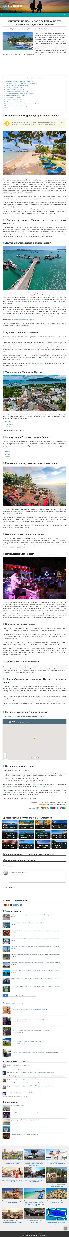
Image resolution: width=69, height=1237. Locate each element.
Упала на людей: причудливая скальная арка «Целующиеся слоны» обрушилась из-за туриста (35, 970)
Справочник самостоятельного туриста (19, 9)
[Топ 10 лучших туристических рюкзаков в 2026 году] (7, 1042)
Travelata (8, 422)
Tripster (7, 451)
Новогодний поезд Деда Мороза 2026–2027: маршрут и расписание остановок (33, 1072)
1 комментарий (20, 1032)
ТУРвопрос (15, 5)
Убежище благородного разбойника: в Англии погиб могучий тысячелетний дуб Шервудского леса (36, 978)
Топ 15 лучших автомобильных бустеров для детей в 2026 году (30, 1020)
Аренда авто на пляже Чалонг (14, 102)
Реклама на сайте (26, 1233)
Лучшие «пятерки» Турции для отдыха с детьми (34, 1181)
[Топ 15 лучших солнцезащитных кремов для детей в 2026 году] (7, 1010)
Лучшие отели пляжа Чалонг (13, 87)
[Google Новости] (14, 905)
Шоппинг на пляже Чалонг (13, 100)
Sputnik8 (8, 454)
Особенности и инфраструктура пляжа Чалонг (18, 81)
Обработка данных (36, 1233)
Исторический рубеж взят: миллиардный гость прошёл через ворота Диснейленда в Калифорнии (36, 930)
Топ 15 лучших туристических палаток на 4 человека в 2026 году (31, 1030)
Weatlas (7, 457)
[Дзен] (11, 905)
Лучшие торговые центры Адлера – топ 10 (12, 1181)
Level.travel (9, 424)
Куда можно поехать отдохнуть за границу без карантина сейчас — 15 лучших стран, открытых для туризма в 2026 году (34, 1203)
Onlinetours (9, 427)
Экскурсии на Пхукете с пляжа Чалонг (16, 91)
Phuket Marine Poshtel (35, 363)
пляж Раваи (39, 784)
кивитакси (19, 699)
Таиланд (35, 29)
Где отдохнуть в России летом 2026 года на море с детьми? (56, 1162)
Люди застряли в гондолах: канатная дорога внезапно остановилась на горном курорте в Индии (36, 986)
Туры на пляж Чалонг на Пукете (14, 89)
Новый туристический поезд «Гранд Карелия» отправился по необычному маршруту (32, 915)
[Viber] (61, 808)
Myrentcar (51, 668)
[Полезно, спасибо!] (45, 804)
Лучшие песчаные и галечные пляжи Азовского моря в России (12, 1221)
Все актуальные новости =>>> (10, 997)
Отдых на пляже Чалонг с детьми (15, 95)
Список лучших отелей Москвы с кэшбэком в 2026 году (56, 1201)
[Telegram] (17, 905)
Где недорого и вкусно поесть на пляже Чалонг (18, 93)
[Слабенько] (41, 804)
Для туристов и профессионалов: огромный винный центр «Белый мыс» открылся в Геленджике (35, 962)
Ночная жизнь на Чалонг (12, 98)
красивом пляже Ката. (45, 786)
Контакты (44, 1233)
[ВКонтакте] (21, 905)
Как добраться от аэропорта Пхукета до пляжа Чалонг (21, 104)
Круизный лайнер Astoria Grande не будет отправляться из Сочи (27, 923)
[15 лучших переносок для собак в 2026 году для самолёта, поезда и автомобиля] (7, 1053)
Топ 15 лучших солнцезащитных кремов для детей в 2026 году (30, 1009)
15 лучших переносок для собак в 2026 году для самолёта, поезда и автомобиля (35, 1052)
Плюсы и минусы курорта (13, 108)
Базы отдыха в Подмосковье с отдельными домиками (56, 1185)
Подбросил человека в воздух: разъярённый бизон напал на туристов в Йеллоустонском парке (35, 954)
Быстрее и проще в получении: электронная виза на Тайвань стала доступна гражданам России (35, 946)
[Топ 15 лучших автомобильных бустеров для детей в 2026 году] (7, 1021)
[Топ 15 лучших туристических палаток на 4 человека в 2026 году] (7, 1031)
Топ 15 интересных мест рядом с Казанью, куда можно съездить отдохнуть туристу (34, 1163)
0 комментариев (21, 1011)
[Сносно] (42, 804)
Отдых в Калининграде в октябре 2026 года (23, 1093)
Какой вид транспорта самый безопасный (34, 1221)
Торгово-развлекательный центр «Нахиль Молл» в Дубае (12, 1162)
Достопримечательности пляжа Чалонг (16, 85)
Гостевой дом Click (9, 355)
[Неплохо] (44, 804)
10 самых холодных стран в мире (21, 1065)
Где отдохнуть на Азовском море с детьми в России (12, 1201)
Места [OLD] (27, 29)
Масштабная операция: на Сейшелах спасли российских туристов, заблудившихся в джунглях (35, 938)
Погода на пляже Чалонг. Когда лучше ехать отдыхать (21, 83)
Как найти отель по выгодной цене (56, 1223)
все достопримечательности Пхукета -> (22, 320)
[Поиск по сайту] (65, 15)
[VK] (38, 808)
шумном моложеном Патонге (12, 786)
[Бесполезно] (39, 804)
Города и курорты (16, 29)
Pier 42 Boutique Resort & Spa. (51, 343)
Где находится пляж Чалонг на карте (16, 106)
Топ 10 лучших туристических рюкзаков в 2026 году (27, 1041)
